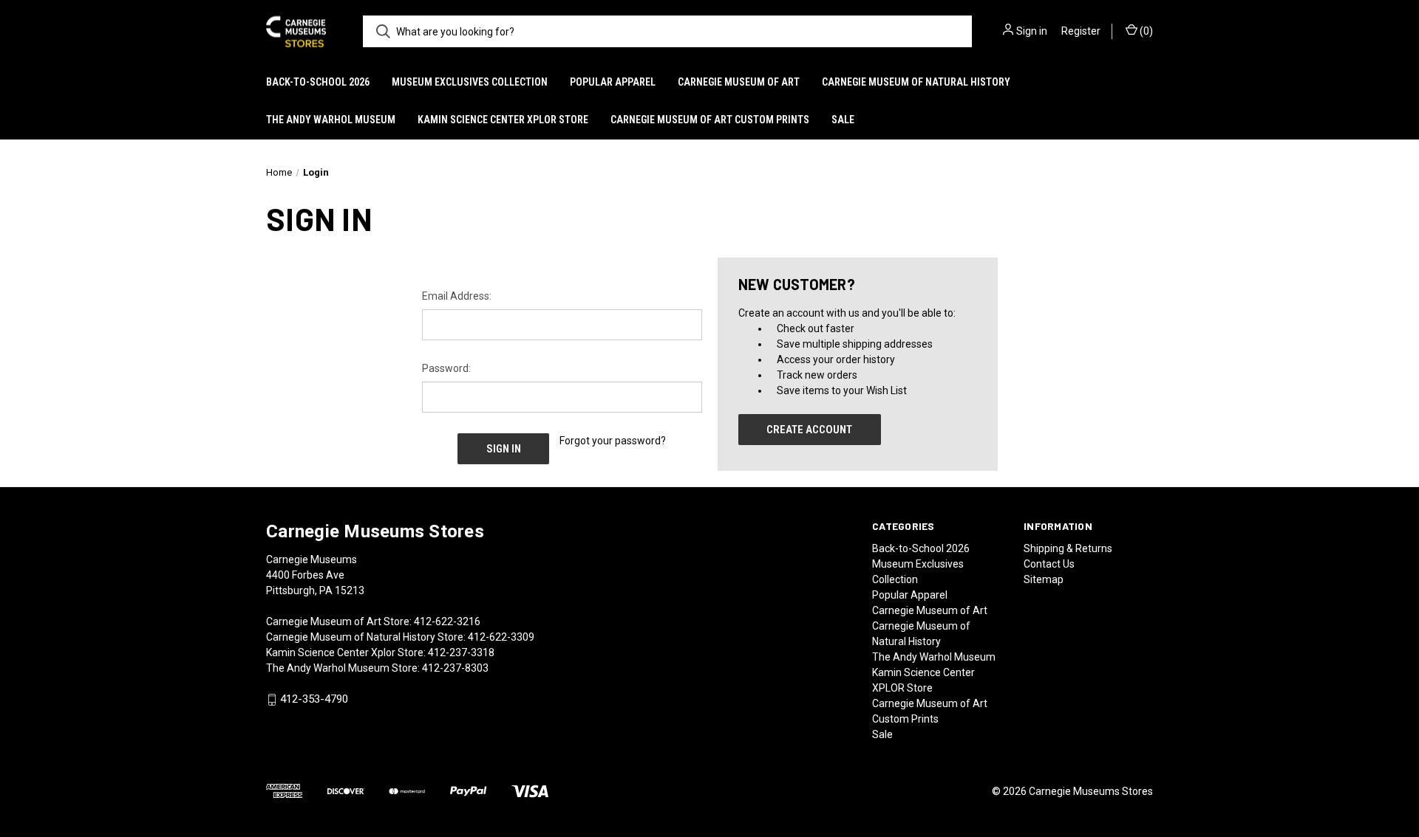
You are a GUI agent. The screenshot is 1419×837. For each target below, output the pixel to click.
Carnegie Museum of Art (739, 82)
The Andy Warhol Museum (330, 119)
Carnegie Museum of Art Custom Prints (709, 119)
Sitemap (1044, 579)
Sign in (1031, 31)
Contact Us (1049, 564)
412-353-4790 (314, 699)
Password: (446, 368)
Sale (842, 119)
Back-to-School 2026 (318, 82)
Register (1080, 31)
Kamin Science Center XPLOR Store (503, 119)
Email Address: (456, 296)
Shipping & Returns (1068, 548)
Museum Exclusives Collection (470, 82)
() (1145, 31)
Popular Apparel (613, 82)
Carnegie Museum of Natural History (916, 82)
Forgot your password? (612, 441)
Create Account (809, 429)
